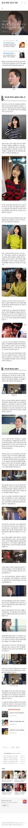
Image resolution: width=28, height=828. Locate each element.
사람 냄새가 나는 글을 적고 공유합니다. (9, 802)
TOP (25, 823)
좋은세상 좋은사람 (10, 3)
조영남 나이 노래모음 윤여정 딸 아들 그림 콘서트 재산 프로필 (11, 758)
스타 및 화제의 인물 (8, 753)
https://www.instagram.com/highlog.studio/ (12, 51)
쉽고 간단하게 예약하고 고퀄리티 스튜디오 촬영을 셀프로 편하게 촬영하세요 (9, 56)
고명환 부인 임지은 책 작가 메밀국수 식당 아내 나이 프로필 (11, 760)
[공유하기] (6, 747)
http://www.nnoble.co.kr (9, 40)
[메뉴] (25, 3)
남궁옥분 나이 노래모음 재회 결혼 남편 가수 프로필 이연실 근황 (11, 762)
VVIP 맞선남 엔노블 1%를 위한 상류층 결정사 (9, 43)
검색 (22, 3)
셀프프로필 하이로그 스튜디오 (9, 53)
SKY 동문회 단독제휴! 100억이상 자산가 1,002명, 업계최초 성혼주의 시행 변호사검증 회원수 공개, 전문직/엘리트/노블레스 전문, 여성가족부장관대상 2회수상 (9, 45)
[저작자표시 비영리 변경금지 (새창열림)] (18, 747)
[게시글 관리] (8, 747)
